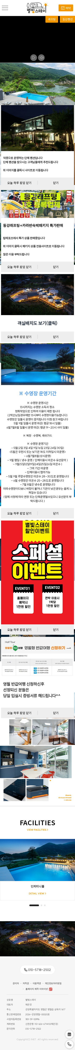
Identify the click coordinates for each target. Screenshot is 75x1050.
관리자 (16, 983)
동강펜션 (67, 19)
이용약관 (37, 983)
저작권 (26, 983)
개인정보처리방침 (53, 983)
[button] (72, 858)
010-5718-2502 (39, 970)
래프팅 (52, 19)
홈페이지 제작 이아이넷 (37, 989)
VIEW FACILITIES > (37, 829)
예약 (68, 8)
